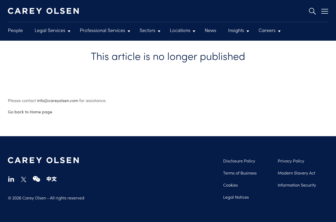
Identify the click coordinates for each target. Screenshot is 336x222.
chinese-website (52, 179)
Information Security (297, 185)
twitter (23, 179)
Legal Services (50, 30)
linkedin (11, 179)
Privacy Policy (291, 160)
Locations (180, 30)
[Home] (43, 11)
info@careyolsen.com (57, 100)
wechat (36, 179)
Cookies (230, 185)
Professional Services (102, 30)
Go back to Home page (30, 111)
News (210, 30)
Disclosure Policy (239, 160)
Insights (236, 30)
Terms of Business (240, 173)
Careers (267, 30)
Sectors (147, 30)
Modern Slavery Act (296, 173)
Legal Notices (236, 197)
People (15, 30)
